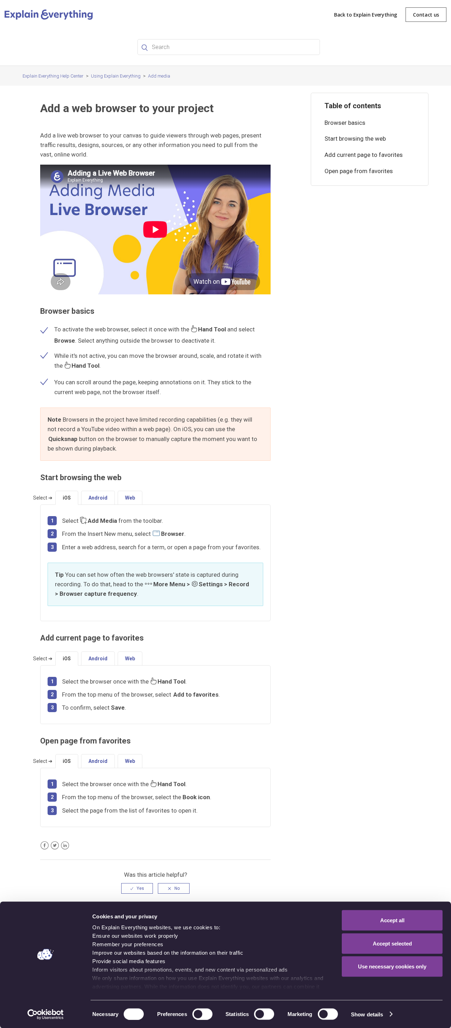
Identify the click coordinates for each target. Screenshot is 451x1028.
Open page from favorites (359, 171)
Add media (159, 76)
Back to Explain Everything (365, 14)
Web (130, 498)
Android (97, 498)
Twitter (54, 845)
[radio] (137, 888)
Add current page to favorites (364, 154)
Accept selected (392, 943)
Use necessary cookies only (392, 966)
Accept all (392, 920)
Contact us (426, 14)
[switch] (202, 1014)
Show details (367, 1014)
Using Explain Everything (116, 76)
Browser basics (345, 122)
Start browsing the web (355, 138)
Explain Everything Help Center (53, 76)
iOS (67, 498)
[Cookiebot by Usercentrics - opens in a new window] (45, 1014)
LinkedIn (65, 845)
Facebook (44, 845)
